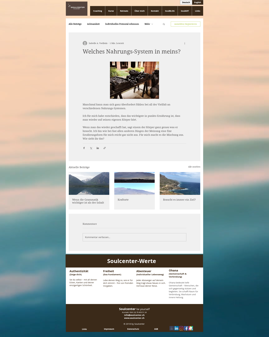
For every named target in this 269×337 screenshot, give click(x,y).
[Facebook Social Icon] (186, 328)
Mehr (147, 24)
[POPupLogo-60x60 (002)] (191, 328)
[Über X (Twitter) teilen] (91, 148)
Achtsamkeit (93, 24)
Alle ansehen (194, 166)
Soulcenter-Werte (131, 261)
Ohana (173, 270)
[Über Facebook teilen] (84, 148)
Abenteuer (143, 271)
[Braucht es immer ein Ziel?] (180, 183)
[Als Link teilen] (104, 148)
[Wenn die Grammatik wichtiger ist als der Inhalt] (89, 183)
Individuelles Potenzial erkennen (122, 24)
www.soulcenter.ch (134, 318)
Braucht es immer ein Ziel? (179, 199)
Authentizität (79, 271)
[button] (164, 24)
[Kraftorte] (134, 183)
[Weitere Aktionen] (184, 43)
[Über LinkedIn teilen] (97, 148)
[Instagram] (181, 328)
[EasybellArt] (172, 328)
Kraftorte (123, 199)
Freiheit (109, 271)
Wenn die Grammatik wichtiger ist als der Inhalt (88, 201)
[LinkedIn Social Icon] (176, 328)
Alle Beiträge (75, 24)
